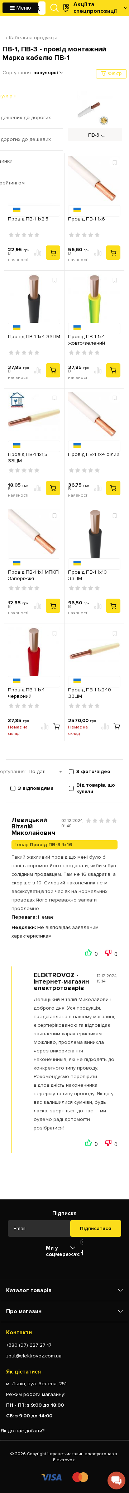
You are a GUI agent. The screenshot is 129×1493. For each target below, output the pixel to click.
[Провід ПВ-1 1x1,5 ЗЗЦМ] (34, 419)
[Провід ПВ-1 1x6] (94, 183)
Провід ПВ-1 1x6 (86, 219)
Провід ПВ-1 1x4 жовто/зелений (86, 340)
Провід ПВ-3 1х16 (51, 845)
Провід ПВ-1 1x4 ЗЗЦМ (34, 337)
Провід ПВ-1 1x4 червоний (26, 693)
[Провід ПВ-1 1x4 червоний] (34, 654)
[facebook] (82, 1253)
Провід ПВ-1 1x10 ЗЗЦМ (87, 575)
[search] (37, 8)
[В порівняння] (38, 252)
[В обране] (114, 162)
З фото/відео (93, 771)
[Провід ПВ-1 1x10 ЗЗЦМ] (94, 536)
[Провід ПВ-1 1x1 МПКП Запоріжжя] (34, 536)
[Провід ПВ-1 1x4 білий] (94, 419)
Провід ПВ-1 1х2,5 (28, 219)
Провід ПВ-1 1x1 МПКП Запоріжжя (33, 575)
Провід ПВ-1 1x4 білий (93, 454)
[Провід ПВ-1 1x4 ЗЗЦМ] (34, 301)
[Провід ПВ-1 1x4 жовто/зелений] (94, 301)
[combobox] (48, 772)
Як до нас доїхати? (22, 1431)
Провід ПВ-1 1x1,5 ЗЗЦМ (27, 457)
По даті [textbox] (37, 771)
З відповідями (35, 788)
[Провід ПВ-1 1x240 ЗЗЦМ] (94, 654)
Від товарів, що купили (95, 788)
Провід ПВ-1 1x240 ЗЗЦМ (89, 693)
